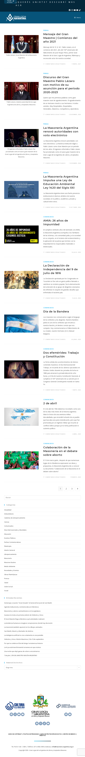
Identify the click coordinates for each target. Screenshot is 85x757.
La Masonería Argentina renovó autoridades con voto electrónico (60, 131)
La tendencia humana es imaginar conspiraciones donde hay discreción (28, 623)
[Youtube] (75, 10)
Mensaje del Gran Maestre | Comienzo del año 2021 (60, 38)
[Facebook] (70, 10)
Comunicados (48, 217)
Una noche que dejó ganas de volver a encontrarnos (22, 651)
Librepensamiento (10, 554)
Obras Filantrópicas (10, 574)
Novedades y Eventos (11, 570)
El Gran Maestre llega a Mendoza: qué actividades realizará (24, 619)
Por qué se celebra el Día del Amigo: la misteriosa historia (23, 643)
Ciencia (6, 522)
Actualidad (7, 510)
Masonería (8, 558)
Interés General (9, 550)
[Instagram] (72, 10)
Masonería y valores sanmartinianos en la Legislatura (22, 611)
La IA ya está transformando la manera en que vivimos (22, 647)
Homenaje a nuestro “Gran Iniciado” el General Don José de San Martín (28, 603)
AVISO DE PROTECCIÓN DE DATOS (51, 734)
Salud (6, 583)
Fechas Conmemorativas (12, 542)
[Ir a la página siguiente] (77, 488)
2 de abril (50, 403)
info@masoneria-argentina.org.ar (63, 747)
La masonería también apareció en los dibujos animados (23, 627)
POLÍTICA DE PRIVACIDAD (31, 734)
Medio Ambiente (9, 566)
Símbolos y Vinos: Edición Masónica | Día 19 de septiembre (24, 639)
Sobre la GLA (8, 587)
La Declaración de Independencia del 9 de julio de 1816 (60, 269)
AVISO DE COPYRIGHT (15, 734)
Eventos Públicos (10, 538)
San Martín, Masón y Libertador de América (18, 631)
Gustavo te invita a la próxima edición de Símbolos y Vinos (23, 615)
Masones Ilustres (10, 562)
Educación (7, 534)
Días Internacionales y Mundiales (15, 530)
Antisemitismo (9, 514)
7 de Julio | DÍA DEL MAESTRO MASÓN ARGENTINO (20, 655)
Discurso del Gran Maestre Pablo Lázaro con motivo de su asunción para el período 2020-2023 (61, 85)
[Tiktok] (80, 10)
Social (6, 591)
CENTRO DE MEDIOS (69, 734)
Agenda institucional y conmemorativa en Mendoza (21, 607)
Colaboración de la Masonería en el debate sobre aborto (60, 451)
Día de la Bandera (56, 311)
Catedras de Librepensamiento (14, 518)
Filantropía (7, 546)
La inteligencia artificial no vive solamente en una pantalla (23, 635)
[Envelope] (77, 10)
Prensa (46, 30)
